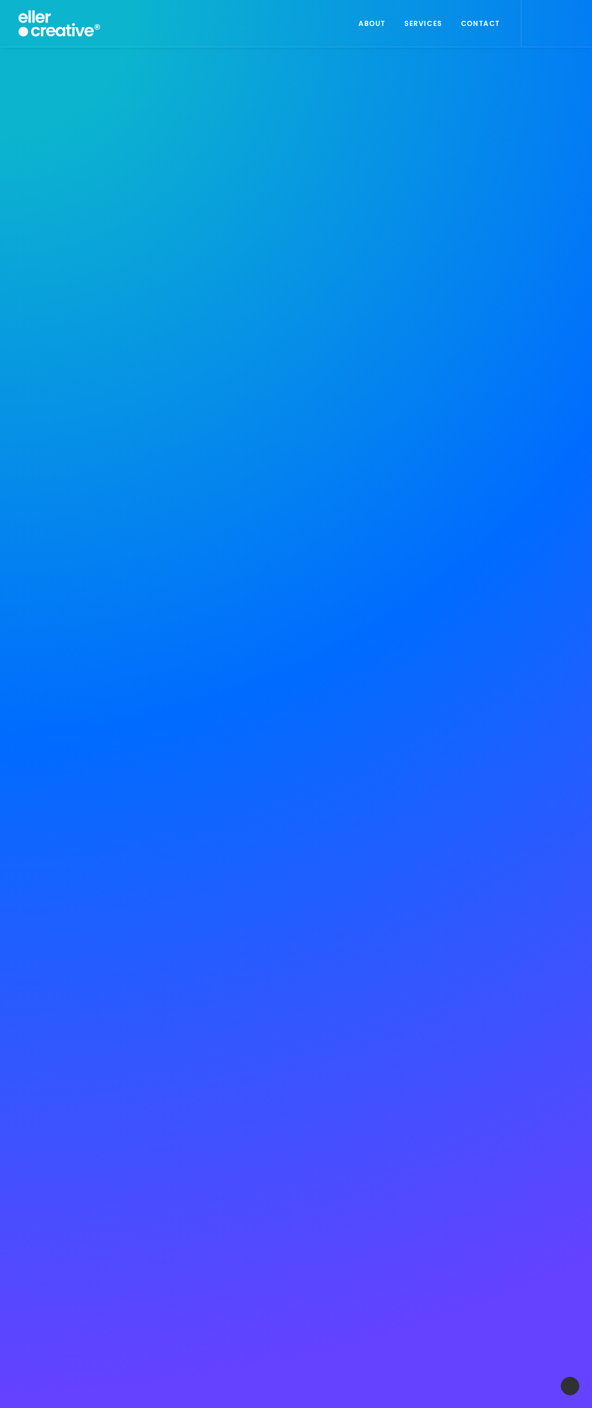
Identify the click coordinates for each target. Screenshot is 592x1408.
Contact (480, 23)
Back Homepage (301, 797)
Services (423, 23)
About (372, 23)
